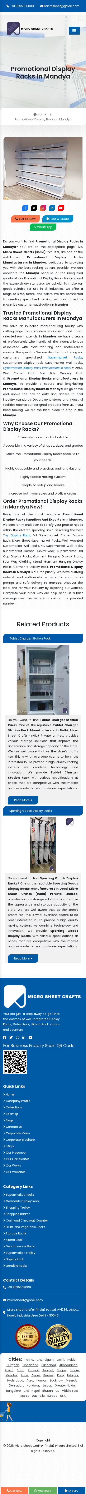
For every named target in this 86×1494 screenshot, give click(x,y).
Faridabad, (49, 1365)
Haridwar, (33, 1385)
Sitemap (11, 1114)
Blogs (9, 1120)
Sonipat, (48, 1370)
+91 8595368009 (21, 6)
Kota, (60, 1375)
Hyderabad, (15, 1380)
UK (57, 1391)
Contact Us (13, 1127)
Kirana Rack (14, 1240)
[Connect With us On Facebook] (25, 208)
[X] (11, 1037)
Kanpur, (42, 1380)
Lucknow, (56, 1380)
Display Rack (14, 1259)
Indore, (75, 1370)
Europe (52, 1396)
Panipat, (34, 1370)
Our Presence (15, 1152)
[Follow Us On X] (34, 208)
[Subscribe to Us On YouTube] (61, 208)
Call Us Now (26, 219)
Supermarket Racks (65, 357)
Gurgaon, (13, 1365)
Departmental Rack (19, 1246)
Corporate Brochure (20, 1140)
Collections (13, 1107)
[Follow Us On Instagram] (43, 208)
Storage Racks (16, 1233)
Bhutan (47, 1391)
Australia (38, 1396)
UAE (26, 1391)
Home (41, 114)
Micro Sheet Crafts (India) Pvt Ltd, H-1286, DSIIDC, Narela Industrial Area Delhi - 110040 (43, 1313)
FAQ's (9, 1146)
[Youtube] (30, 1037)
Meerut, (71, 1380)
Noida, (71, 1360)
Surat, (21, 1370)
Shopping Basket (17, 1214)
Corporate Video (17, 1133)
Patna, (29, 1360)
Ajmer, (36, 1375)
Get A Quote (59, 219)
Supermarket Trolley (20, 1253)
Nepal (36, 1391)
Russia (24, 1396)
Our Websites (15, 1172)
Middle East (70, 1391)
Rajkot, (9, 1370)
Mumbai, (12, 1375)
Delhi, (61, 1360)
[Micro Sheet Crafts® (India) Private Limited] (30, 28)
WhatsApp (44, 227)
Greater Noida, (65, 1385)
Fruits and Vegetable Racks (25, 1227)
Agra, (30, 1380)
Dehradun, (16, 1385)
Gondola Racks (16, 1266)
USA (63, 1396)
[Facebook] (4, 1037)
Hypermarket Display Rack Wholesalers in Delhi (37, 368)
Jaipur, (47, 1385)
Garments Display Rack (22, 1201)
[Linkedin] (23, 1037)
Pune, (25, 1375)
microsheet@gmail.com (61, 6)
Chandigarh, (45, 1360)
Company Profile (17, 1101)
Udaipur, (73, 1375)
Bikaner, (48, 1375)
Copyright (43, 1440)
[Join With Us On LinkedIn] (52, 208)
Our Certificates (17, 1159)
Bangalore (13, 1391)
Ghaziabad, (31, 1365)
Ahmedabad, (68, 1365)
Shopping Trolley (17, 1207)
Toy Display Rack (16, 535)
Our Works (13, 1165)
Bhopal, (62, 1370)
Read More (22, 800)
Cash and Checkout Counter (26, 1220)
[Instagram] (17, 1037)
